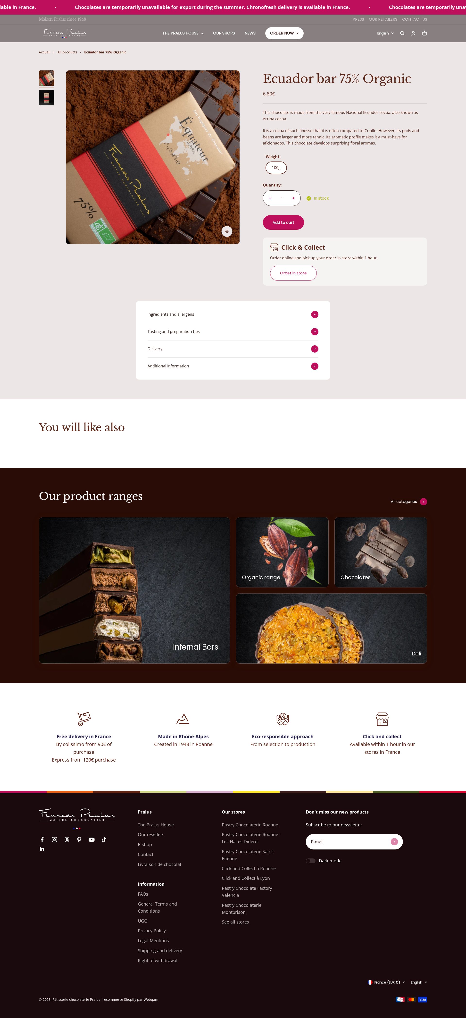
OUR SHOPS (224, 33)
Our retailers (383, 19)
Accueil (44, 52)
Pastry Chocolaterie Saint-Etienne (248, 854)
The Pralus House (156, 825)
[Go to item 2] (46, 98)
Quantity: (272, 185)
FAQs (143, 894)
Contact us (414, 19)
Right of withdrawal (157, 960)
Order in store (293, 273)
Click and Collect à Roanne (249, 868)
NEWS (250, 33)
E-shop (145, 844)
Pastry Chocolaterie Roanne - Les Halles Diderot (251, 837)
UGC (142, 921)
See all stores (235, 922)
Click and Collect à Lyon (246, 878)
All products (67, 52)
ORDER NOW (282, 33)
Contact (145, 854)
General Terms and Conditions (157, 907)
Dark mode (330, 861)
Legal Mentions (153, 940)
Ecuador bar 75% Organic (105, 52)
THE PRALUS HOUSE (180, 33)
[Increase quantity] (293, 198)
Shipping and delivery (160, 950)
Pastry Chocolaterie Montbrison (241, 908)
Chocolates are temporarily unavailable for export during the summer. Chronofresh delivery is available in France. (181, 7)
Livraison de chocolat (159, 864)
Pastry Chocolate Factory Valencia (247, 891)
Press (358, 19)
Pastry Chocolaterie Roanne (250, 825)
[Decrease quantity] (270, 198)
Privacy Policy (152, 930)
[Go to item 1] (46, 78)
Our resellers (151, 834)
